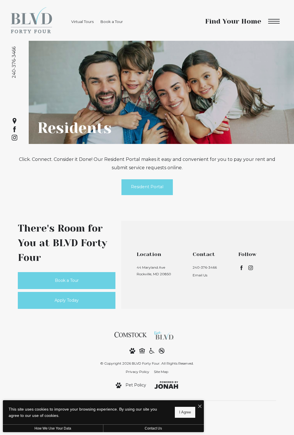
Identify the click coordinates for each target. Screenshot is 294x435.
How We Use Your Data (52, 428)
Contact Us (153, 428)
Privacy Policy (137, 371)
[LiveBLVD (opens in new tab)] (165, 334)
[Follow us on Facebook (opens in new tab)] (14, 129)
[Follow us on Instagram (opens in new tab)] (14, 137)
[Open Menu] (274, 21)
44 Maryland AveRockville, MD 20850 (154, 270)
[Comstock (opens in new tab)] (130, 334)
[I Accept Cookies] (200, 407)
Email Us (200, 275)
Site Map (161, 371)
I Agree (185, 412)
